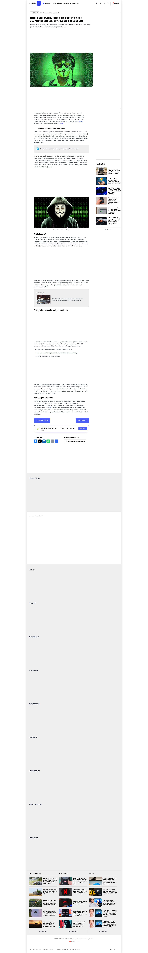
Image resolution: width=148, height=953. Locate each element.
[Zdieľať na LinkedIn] (44, 441)
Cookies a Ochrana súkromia (49, 949)
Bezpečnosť (34, 12)
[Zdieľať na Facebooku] (35, 441)
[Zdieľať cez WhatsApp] (48, 441)
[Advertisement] (61, 39)
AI (70, 3)
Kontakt (79, 949)
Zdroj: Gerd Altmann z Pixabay (61, 230)
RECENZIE (66, 3)
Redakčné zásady (61, 949)
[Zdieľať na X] (40, 441)
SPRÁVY (53, 3)
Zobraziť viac (108, 229)
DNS (81, 121)
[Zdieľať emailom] (52, 441)
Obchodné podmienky (35, 949)
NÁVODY (59, 3)
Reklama (69, 949)
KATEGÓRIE (75, 3)
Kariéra (74, 949)
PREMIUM (47, 3)
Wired (60, 124)
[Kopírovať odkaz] (56, 441)
